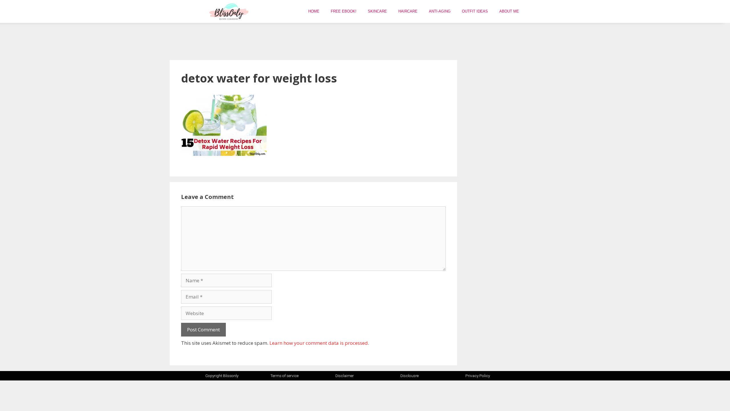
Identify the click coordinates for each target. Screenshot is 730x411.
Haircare (407, 11)
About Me (509, 11)
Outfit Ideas (475, 11)
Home (313, 11)
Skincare (377, 11)
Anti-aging (440, 11)
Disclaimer (344, 375)
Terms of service (284, 375)
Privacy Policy (477, 375)
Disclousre (409, 375)
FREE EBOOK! (343, 11)
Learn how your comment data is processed (318, 343)
